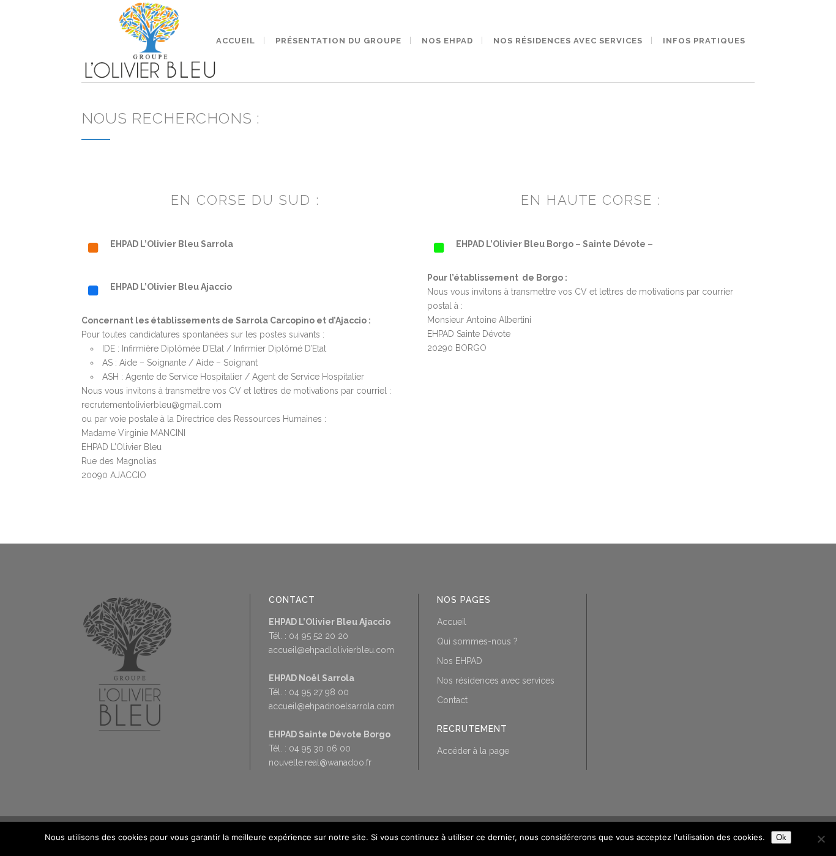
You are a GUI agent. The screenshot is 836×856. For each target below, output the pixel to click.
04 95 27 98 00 (319, 692)
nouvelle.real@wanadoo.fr (320, 762)
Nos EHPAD (459, 661)
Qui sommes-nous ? (477, 641)
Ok (781, 837)
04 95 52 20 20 (318, 636)
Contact (452, 700)
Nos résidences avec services (495, 680)
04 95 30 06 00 (320, 748)
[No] (821, 839)
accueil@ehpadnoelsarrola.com (332, 706)
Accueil (451, 622)
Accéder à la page (473, 751)
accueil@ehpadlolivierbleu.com (331, 650)
